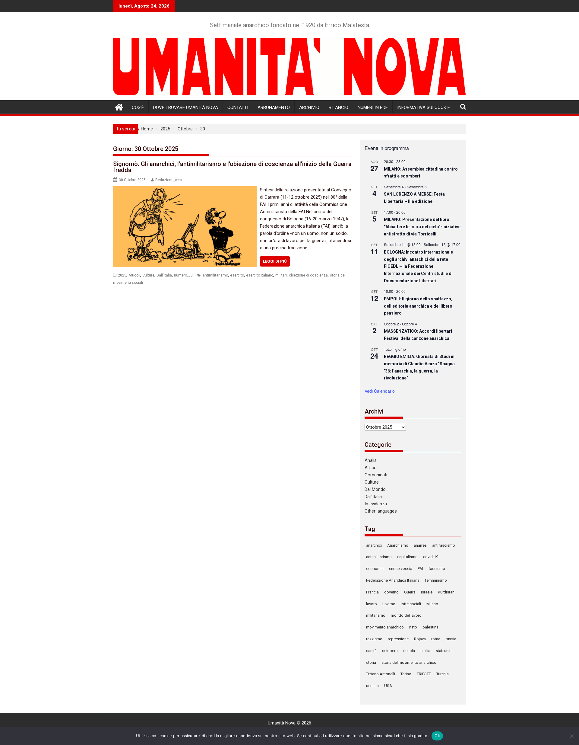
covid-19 (430, 557)
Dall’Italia (373, 496)
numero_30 (183, 275)
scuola (409, 650)
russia (451, 639)
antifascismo (443, 545)
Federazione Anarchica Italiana (392, 580)
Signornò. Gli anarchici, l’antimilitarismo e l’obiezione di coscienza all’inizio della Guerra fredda (232, 167)
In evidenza (376, 504)
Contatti (237, 107)
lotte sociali (411, 604)
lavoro (371, 604)
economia (375, 568)
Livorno (388, 604)
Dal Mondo (375, 489)
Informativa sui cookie (423, 107)
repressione (398, 639)
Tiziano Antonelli (380, 674)
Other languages (381, 511)
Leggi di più (275, 261)
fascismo (437, 568)
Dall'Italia (164, 275)
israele (426, 592)
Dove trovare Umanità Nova (185, 107)
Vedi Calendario (380, 391)
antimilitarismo (215, 275)
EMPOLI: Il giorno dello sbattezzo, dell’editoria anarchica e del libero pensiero (418, 305)
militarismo (375, 615)
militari (281, 275)
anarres (420, 545)
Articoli (134, 275)
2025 (122, 275)
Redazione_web (168, 180)
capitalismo (407, 557)
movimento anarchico (385, 627)
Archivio (309, 107)
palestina (430, 627)
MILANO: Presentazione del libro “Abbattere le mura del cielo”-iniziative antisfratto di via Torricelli (422, 226)
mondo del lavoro (406, 615)
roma (435, 639)
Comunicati (376, 475)
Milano (432, 604)
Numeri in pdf (373, 107)
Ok (437, 735)
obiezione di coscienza (308, 275)
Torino (405, 674)
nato (413, 627)
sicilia (425, 650)
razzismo (374, 639)
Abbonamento (274, 107)
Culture (148, 275)
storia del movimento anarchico (408, 662)
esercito (237, 275)
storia (371, 662)
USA (388, 685)
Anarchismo (397, 545)
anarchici (374, 545)
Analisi (371, 460)
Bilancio (338, 107)
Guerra (410, 592)
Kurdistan (446, 592)
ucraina (372, 685)
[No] (571, 736)
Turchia (442, 674)
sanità (371, 650)
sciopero (390, 650)
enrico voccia (400, 568)
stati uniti (443, 650)
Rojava (420, 639)
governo (391, 592)
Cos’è (138, 107)
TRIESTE (424, 674)
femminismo (436, 580)
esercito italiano (259, 275)
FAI (420, 568)
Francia (372, 592)
